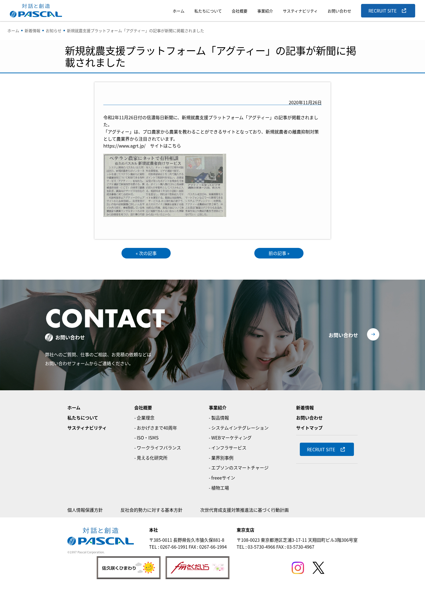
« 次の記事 (146, 253)
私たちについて (208, 11)
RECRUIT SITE (382, 10)
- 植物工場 (219, 487)
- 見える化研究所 (150, 457)
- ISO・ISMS (146, 437)
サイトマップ (309, 427)
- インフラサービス (227, 447)
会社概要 (239, 11)
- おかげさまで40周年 (155, 427)
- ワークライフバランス (157, 447)
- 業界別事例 (221, 457)
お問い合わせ (339, 11)
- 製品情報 (219, 417)
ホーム (178, 11)
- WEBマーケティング (230, 437)
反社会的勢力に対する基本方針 (151, 510)
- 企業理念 (144, 417)
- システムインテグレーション (239, 427)
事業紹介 (265, 11)
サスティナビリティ (300, 11)
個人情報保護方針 (85, 510)
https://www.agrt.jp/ (124, 145)
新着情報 (305, 407)
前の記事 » (279, 253)
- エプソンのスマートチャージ (239, 467)
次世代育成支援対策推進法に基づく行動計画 (244, 510)
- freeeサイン (222, 477)
